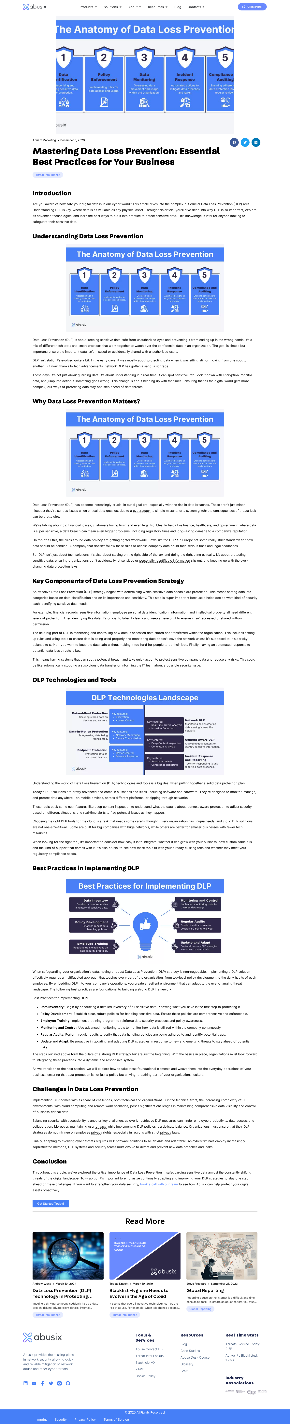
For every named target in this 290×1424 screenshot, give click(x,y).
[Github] (68, 1383)
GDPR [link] (173, 540)
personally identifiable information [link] (164, 560)
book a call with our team (159, 1184)
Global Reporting (205, 1290)
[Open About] (140, 7)
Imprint (41, 1419)
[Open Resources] (166, 7)
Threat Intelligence (48, 174)
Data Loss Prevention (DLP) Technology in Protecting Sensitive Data (62, 1296)
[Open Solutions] (120, 7)
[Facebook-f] (42, 1383)
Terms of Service (116, 1419)
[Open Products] (95, 7)
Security (61, 1419)
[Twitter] (51, 1383)
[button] (234, 142)
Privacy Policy (85, 1419)
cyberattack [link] (142, 511)
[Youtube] (34, 1383)
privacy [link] (97, 540)
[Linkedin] (25, 1383)
